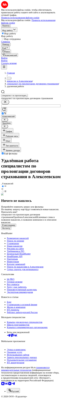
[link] (6, 51)
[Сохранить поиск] (4, 109)
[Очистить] (5, 102)
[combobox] (14, 95)
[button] (4, 58)
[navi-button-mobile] (4, 67)
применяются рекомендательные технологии (25, 368)
